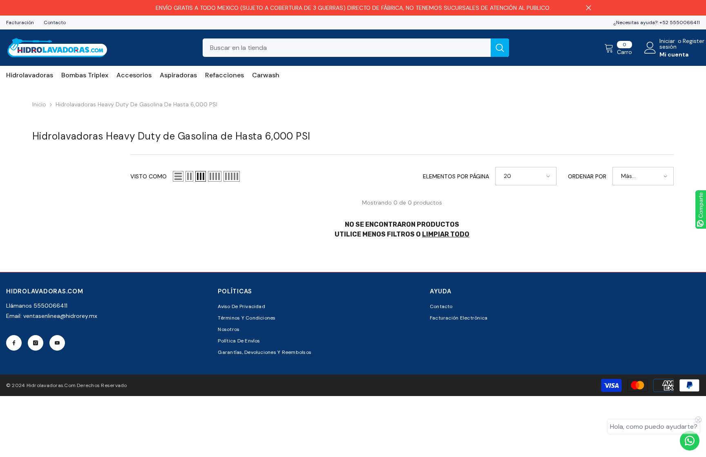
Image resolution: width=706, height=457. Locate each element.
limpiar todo (445, 234)
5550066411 (50, 305)
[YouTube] (57, 343)
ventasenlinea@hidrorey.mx (60, 316)
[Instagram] (35, 343)
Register (693, 41)
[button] (178, 176)
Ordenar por (587, 176)
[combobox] (347, 47)
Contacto (55, 22)
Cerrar (588, 8)
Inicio (39, 104)
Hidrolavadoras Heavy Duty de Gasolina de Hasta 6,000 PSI (136, 104)
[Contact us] (689, 440)
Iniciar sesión (668, 44)
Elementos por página (456, 176)
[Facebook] (14, 343)
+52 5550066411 (679, 22)
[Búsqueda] (356, 47)
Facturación (20, 22)
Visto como (148, 176)
